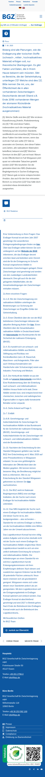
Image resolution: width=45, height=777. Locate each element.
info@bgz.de (14, 677)
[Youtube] (41, 769)
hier (38, 244)
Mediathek (26, 1)
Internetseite (12, 335)
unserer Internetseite (22, 379)
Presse (18, 1)
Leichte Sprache (29, 5)
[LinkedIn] (37, 769)
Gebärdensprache (15, 5)
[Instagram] (29, 769)
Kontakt (35, 1)
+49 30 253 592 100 (18, 711)
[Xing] (33, 769)
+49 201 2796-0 (17, 674)
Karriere (11, 1)
